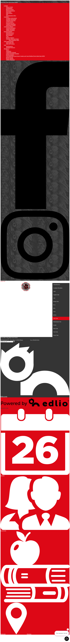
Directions (29, 634)
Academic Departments (11, 19)
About (7, 50)
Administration (9, 8)
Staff (7, 14)
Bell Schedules (9, 35)
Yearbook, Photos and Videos (12, 39)
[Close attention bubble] (68, 629)
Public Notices (9, 13)
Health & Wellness (10, 37)
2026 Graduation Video (14, 40)
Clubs (7, 36)
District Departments (10, 10)
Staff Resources (9, 46)
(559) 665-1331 (26, 340)
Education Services (10, 23)
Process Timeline (9, 58)
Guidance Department (11, 24)
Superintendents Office (11, 15)
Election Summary (10, 54)
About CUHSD (9, 7)
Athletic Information (10, 29)
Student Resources (10, 32)
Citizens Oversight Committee (12, 53)
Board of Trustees (10, 9)
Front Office (8, 12)
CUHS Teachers (9, 21)
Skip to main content (5, 1)
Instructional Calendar (11, 25)
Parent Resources (9, 34)
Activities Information (10, 28)
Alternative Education (10, 20)
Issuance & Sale (9, 57)
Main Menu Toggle (5, 3)
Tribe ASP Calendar (10, 43)
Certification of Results (11, 52)
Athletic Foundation (10, 30)
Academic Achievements (11, 18)
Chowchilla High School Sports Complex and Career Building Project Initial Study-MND (25, 56)
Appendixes (8, 51)
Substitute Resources (10, 47)
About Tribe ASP (10, 42)
